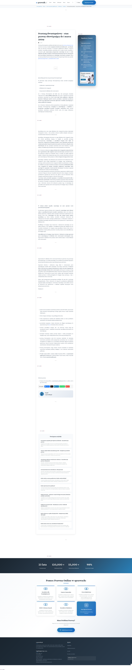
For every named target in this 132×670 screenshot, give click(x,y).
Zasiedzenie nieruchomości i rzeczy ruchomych (87, 56)
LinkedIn (57, 386)
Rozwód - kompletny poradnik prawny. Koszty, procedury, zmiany (87, 47)
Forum (68, 2)
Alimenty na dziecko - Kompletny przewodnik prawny (87, 66)
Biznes (54, 2)
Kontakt (68, 651)
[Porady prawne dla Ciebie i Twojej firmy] (87, 83)
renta (49, 324)
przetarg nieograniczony (68, 45)
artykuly (64, 6)
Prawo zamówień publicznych (52, 6)
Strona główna (39, 6)
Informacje (59, 2)
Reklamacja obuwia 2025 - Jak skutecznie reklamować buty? (87, 61)
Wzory (64, 2)
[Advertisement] (66, 18)
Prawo (50, 2)
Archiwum (60, 6)
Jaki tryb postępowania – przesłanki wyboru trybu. (48, 58)
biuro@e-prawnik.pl (71, 653)
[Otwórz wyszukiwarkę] (73, 2)
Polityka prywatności (71, 648)
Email (68, 386)
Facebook (47, 386)
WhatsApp (62, 386)
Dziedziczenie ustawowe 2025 (87, 52)
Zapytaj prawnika (89, 2)
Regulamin (69, 645)
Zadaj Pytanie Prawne (67, 630)
